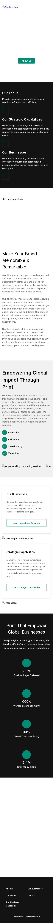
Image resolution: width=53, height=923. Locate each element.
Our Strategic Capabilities (26, 587)
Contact (31, 895)
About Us (26, 60)
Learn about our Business (26, 523)
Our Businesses (35, 889)
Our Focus (11, 895)
